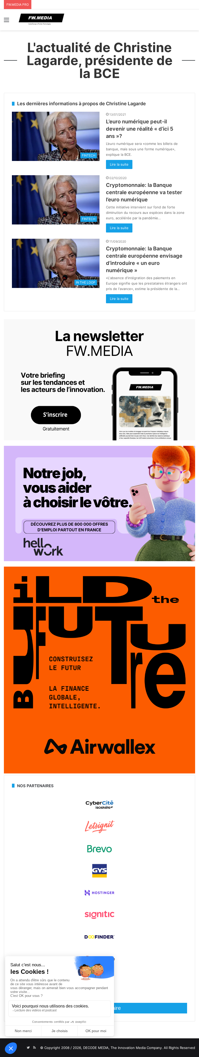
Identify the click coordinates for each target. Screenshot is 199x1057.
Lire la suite (119, 164)
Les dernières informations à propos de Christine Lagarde (81, 103)
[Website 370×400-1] (99, 772)
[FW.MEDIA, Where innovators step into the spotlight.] (41, 20)
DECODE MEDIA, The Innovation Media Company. (123, 1048)
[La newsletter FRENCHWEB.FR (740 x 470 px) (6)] (99, 439)
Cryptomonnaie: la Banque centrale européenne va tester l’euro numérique (144, 192)
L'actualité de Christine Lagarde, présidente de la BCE (100, 60)
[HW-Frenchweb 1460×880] (99, 560)
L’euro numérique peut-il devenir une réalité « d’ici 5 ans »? (139, 128)
